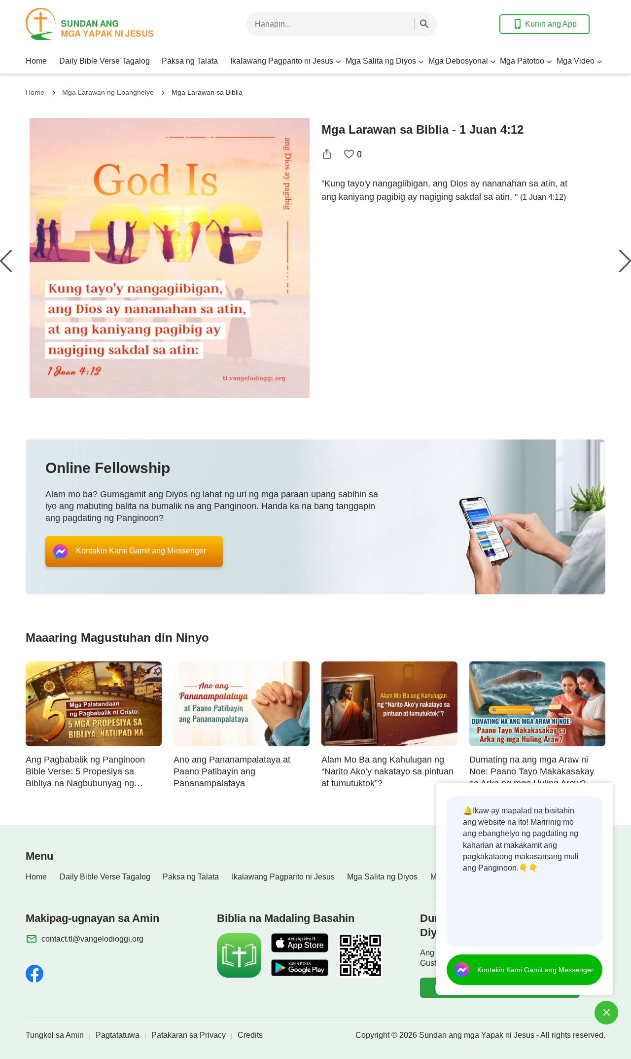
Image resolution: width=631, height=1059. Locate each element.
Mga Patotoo (522, 61)
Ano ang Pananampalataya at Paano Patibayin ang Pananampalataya (232, 771)
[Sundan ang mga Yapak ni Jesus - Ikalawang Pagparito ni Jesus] (104, 24)
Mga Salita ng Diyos (381, 61)
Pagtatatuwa (118, 1035)
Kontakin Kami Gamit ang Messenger (535, 970)
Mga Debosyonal (458, 61)
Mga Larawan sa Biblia (207, 92)
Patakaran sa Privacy (188, 1035)
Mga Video (576, 61)
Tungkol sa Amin (55, 1035)
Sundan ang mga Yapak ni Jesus (476, 1035)
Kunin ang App (551, 24)
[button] (6, 261)
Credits (250, 1035)
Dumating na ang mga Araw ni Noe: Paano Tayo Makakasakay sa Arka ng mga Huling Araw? (531, 771)
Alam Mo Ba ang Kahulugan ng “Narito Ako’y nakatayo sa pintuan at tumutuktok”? (387, 771)
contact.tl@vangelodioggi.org (92, 939)
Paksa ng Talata (190, 61)
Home (36, 61)
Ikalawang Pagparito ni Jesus (281, 61)
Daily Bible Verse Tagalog (104, 61)
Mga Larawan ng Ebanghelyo (108, 92)
